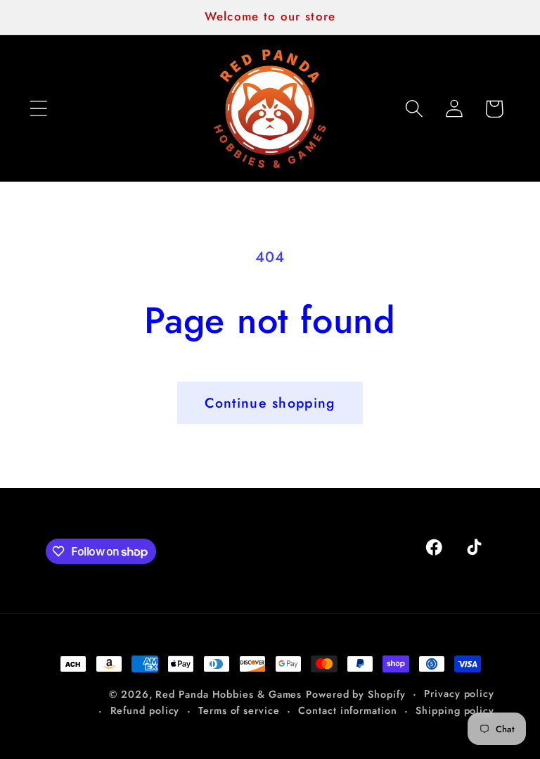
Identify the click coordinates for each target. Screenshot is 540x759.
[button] (38, 109)
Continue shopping (270, 403)
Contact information (347, 710)
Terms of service (239, 710)
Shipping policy (455, 710)
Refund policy (145, 710)
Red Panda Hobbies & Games (228, 694)
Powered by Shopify (355, 694)
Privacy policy (459, 693)
